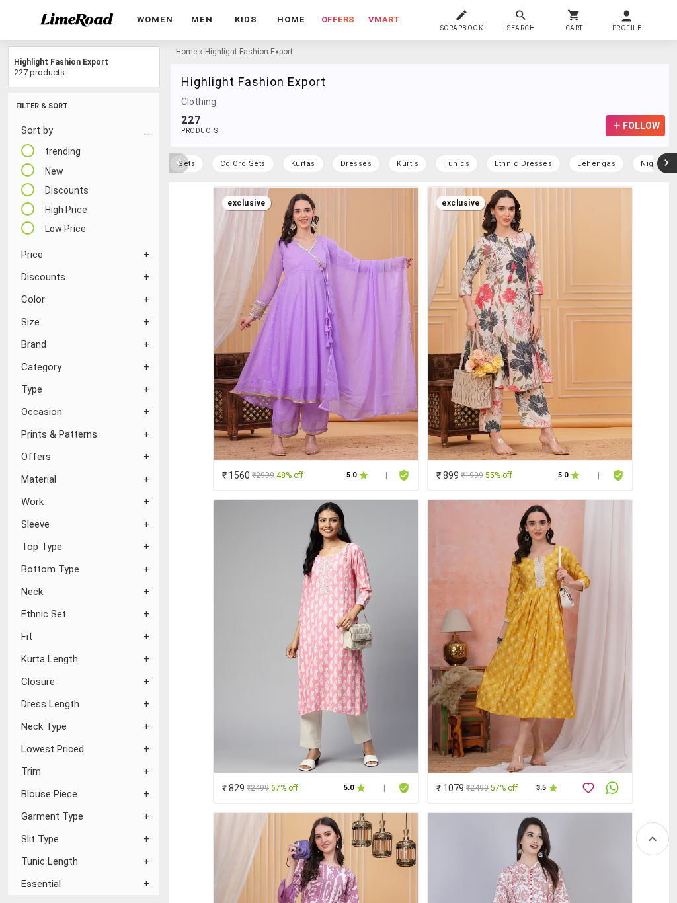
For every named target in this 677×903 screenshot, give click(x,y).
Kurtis (407, 163)
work (32, 502)
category (41, 367)
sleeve (35, 524)
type (31, 389)
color (33, 299)
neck (32, 592)
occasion (41, 412)
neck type (44, 726)
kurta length (49, 659)
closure (38, 681)
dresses (356, 163)
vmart (384, 19)
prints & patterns (59, 434)
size (30, 322)
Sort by (37, 130)
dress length (50, 704)
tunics (456, 163)
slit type (40, 839)
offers (337, 19)
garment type (52, 816)
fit (26, 637)
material (38, 479)
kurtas (303, 163)
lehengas (596, 163)
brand (33, 344)
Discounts (43, 277)
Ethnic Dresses (523, 163)
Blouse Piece (49, 794)
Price (32, 254)
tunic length (49, 861)
